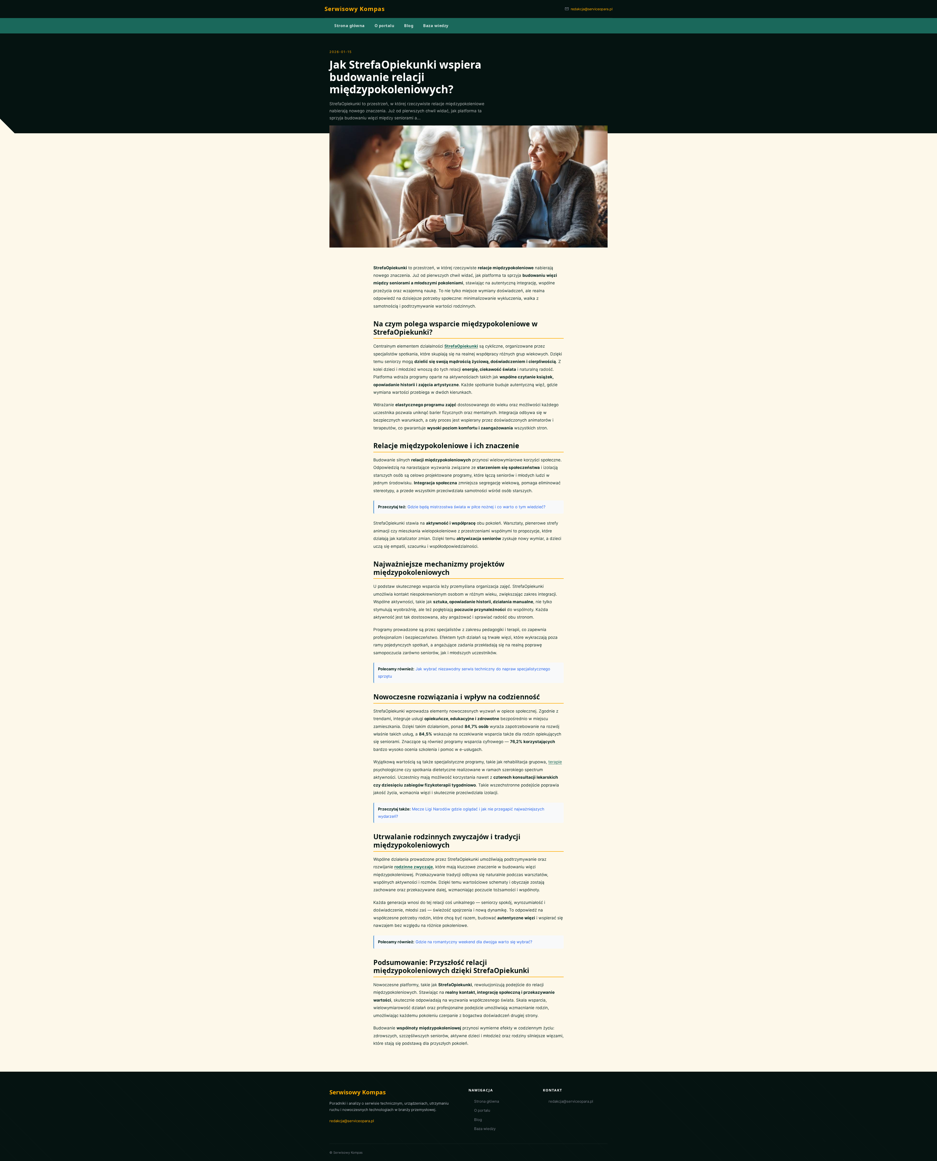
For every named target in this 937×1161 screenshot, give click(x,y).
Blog (478, 1119)
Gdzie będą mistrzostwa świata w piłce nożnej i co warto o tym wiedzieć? (476, 506)
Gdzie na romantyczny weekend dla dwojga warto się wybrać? (474, 941)
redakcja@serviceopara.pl (591, 9)
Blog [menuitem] (408, 25)
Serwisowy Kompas (355, 9)
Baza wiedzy (485, 1128)
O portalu (482, 1110)
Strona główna (486, 1101)
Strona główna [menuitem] (349, 25)
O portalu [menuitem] (385, 25)
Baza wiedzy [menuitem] (435, 25)
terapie (555, 761)
